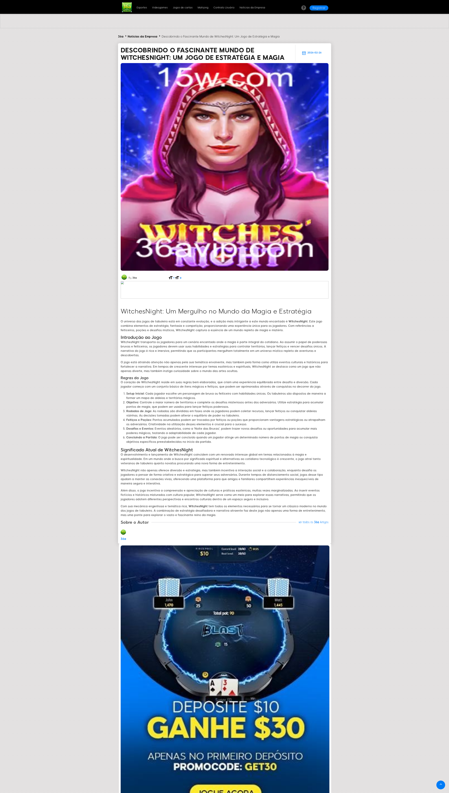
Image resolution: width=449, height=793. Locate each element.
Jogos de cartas (183, 7)
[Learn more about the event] (224, 27)
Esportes (142, 7)
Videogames (160, 7)
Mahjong (203, 7)
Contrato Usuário (223, 7)
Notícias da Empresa (252, 7)
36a (120, 36)
